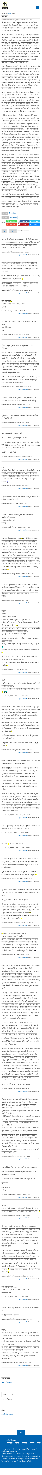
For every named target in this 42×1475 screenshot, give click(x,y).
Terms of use (6, 1461)
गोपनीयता (19, 1453)
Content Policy (27, 1461)
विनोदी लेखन (12, 213)
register (13, 231)
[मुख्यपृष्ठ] (5, 5)
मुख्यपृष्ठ (9, 13)
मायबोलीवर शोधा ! (7, 1414)
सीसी (38, 1443)
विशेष (17, 1443)
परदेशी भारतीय (13, 217)
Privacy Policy (16, 1461)
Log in (4, 231)
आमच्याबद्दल (26, 1453)
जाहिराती (24, 1443)
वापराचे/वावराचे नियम (8, 1453)
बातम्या (32, 1443)
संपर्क (32, 1453)
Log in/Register (7, 1382)
